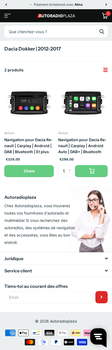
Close (56, 258)
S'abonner (101, 297)
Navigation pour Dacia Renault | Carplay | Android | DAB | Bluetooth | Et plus (28, 145)
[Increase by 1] (71, 166)
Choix (29, 171)
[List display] (105, 70)
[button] (6, 4)
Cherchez (102, 31)
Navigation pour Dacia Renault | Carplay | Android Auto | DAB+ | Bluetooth (82, 145)
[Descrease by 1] (71, 175)
